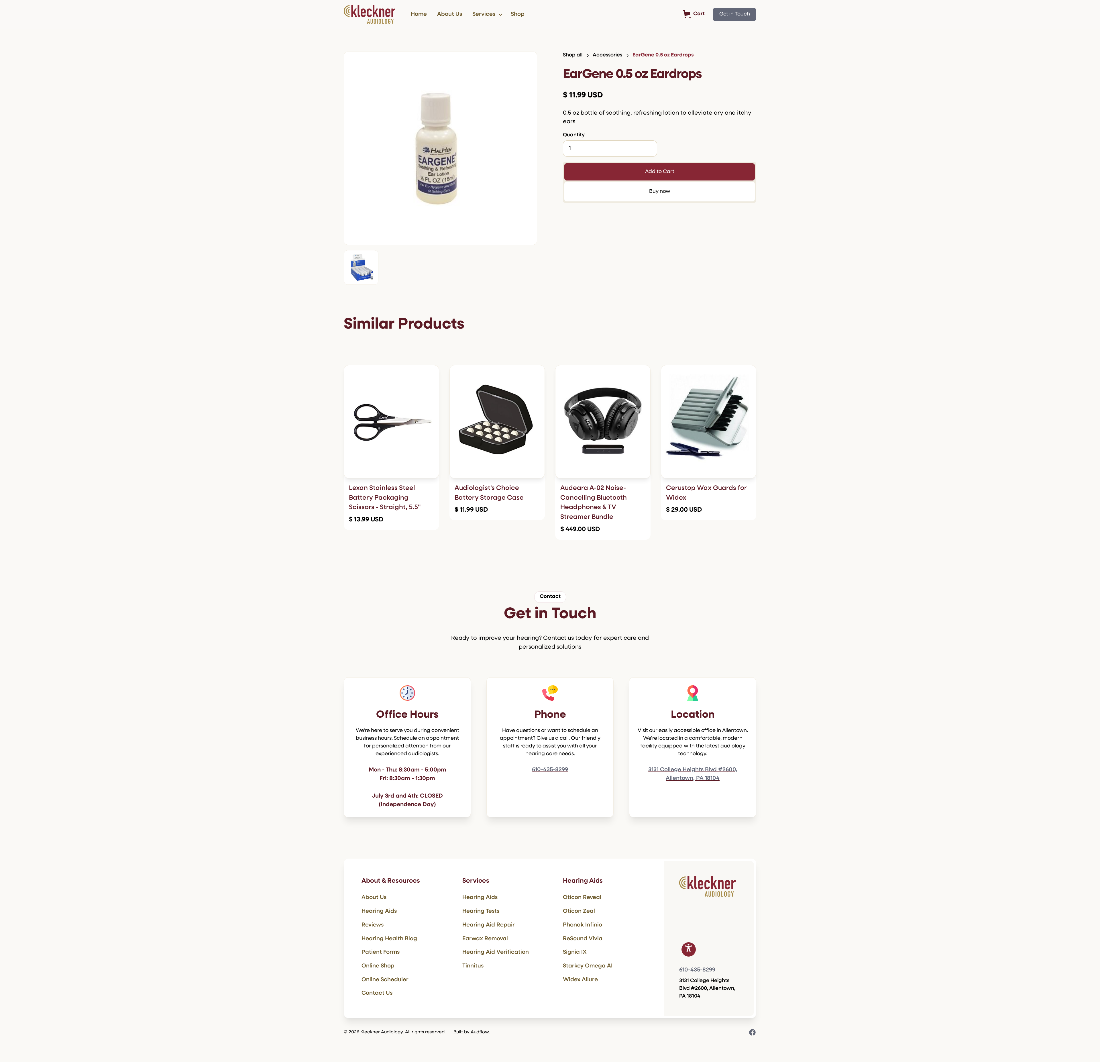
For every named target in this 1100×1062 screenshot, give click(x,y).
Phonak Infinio (582, 925)
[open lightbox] (440, 148)
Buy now (659, 191)
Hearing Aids (379, 911)
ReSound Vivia (582, 939)
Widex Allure (580, 980)
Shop (518, 14)
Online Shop (378, 966)
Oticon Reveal (582, 897)
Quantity (574, 135)
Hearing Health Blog (389, 939)
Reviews (373, 925)
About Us (449, 14)
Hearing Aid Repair (488, 925)
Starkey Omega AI (587, 966)
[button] (486, 14)
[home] (369, 14)
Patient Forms (381, 952)
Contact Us (377, 993)
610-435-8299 (550, 770)
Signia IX (575, 952)
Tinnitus (473, 966)
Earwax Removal (485, 939)
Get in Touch (734, 14)
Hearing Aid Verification (495, 952)
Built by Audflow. (471, 1032)
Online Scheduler (385, 980)
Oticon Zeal (579, 911)
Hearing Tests (480, 911)
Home (419, 14)
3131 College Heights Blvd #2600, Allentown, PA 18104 (692, 774)
